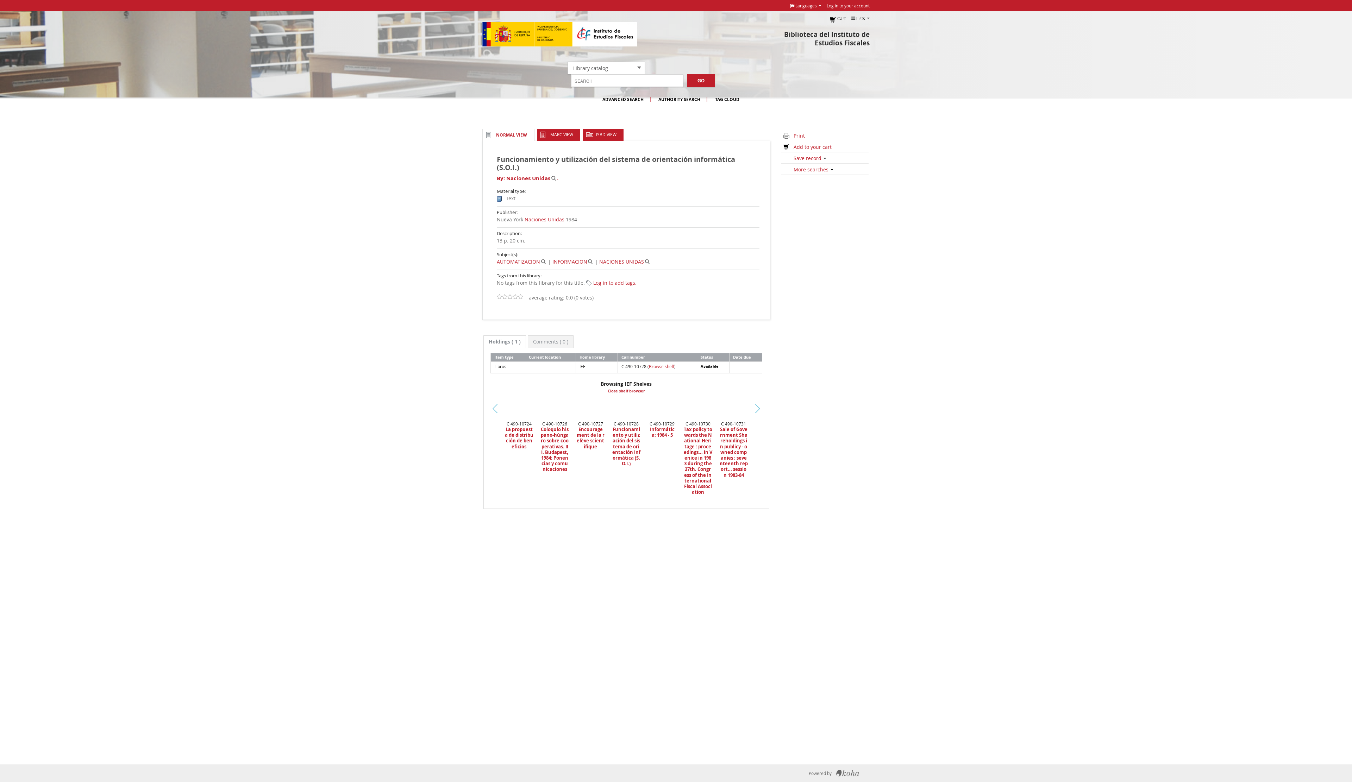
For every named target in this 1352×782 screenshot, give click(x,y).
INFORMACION (569, 261)
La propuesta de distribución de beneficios (519, 438)
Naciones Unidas (544, 219)
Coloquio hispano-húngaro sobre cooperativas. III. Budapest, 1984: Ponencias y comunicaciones (555, 449)
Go (701, 80)
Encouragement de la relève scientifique (591, 438)
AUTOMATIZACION (518, 261)
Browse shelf (661, 366)
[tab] (504, 341)
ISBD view (606, 134)
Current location (545, 357)
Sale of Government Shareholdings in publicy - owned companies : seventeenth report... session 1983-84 (734, 452)
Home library (592, 357)
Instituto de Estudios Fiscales (559, 34)
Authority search (679, 99)
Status (707, 357)
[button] (805, 5)
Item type (504, 357)
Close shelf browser (626, 391)
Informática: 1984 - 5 (662, 432)
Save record (808, 158)
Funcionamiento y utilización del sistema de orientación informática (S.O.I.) (626, 446)
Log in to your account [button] (848, 5)
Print (799, 135)
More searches (812, 169)
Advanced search (623, 99)
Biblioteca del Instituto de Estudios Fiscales (827, 39)
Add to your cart (813, 147)
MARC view (561, 134)
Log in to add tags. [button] (615, 282)
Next (769, 408)
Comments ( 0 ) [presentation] (550, 341)
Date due (742, 357)
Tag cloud (727, 99)
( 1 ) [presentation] (505, 341)
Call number (633, 357)
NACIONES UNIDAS (621, 261)
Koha (847, 773)
